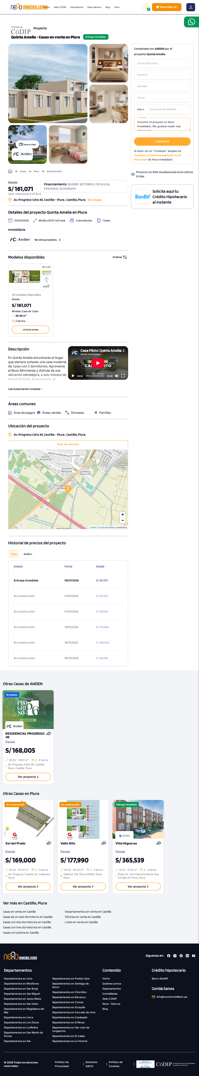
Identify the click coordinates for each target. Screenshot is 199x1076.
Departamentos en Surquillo (69, 1007)
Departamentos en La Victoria (69, 1041)
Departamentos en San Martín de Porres (23, 1034)
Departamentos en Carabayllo (70, 1017)
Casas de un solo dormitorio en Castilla (27, 917)
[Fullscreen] (123, 376)
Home (47, 7)
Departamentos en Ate (17, 1041)
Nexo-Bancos (94, 7)
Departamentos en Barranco (69, 997)
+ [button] (122, 514)
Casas (23, 171)
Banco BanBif (160, 978)
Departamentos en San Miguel (22, 993)
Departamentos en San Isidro (21, 1003)
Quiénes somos (111, 983)
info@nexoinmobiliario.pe (172, 996)
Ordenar (117, 257)
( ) (168, 7)
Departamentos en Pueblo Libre (71, 978)
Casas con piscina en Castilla (21, 932)
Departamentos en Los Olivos (21, 1022)
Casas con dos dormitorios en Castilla (27, 922)
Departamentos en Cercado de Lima (73, 1012)
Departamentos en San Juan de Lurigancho (71, 1029)
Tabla (14, 554)
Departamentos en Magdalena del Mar (24, 1010)
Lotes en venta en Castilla (81, 922)
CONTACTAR (162, 141)
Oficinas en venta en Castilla (83, 917)
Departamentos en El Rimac (68, 1022)
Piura (36, 171)
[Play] (73, 376)
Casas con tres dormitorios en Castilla (27, 927)
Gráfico (28, 554)
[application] (98, 363)
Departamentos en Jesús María (22, 998)
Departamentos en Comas (68, 1002)
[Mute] (117, 376)
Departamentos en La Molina (21, 1027)
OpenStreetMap (107, 527)
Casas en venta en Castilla (19, 911)
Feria (116, 7)
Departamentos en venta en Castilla (88, 911)
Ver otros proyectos (45, 239)
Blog (108, 7)
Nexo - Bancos (111, 1003)
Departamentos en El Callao (68, 1036)
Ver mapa (94, 200)
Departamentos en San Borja (21, 988)
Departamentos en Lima (18, 978)
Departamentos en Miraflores (21, 983)
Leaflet (93, 527)
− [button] (122, 520)
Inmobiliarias (76, 7)
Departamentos (111, 988)
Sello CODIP (60, 7)
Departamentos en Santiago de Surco (70, 985)
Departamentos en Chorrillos (69, 992)
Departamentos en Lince (18, 1017)
